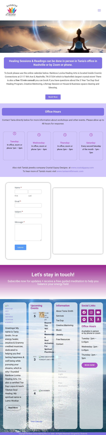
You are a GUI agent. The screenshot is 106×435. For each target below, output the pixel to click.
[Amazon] (98, 319)
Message (20, 222)
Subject (19, 211)
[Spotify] (84, 319)
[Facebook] (84, 312)
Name (18, 187)
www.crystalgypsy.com (82, 167)
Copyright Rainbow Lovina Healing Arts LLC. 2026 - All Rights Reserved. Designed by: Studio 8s (53, 434)
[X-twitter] (91, 319)
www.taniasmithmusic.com (70, 171)
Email (18, 201)
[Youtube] (98, 312)
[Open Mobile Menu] (99, 10)
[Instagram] (91, 312)
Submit (20, 247)
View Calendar (37, 421)
